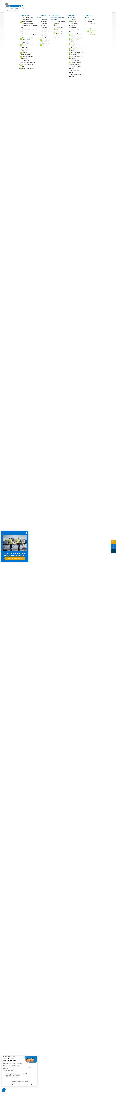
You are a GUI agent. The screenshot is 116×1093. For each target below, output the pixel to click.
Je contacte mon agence (15, 558)
